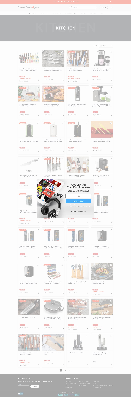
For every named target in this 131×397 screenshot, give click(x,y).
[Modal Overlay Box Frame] (65, 198)
